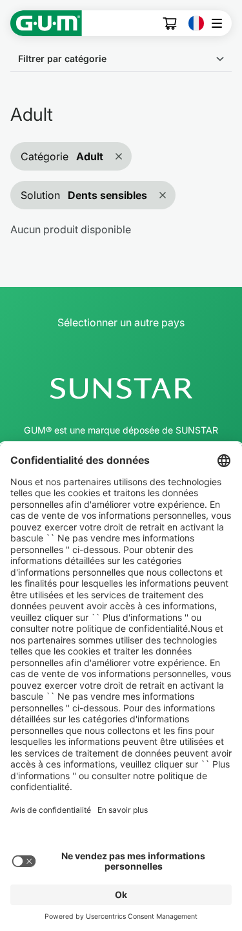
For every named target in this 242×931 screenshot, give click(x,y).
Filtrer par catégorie (62, 58)
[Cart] (170, 23)
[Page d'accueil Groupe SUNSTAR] (121, 388)
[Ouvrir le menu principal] (220, 23)
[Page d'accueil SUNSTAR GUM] (46, 23)
